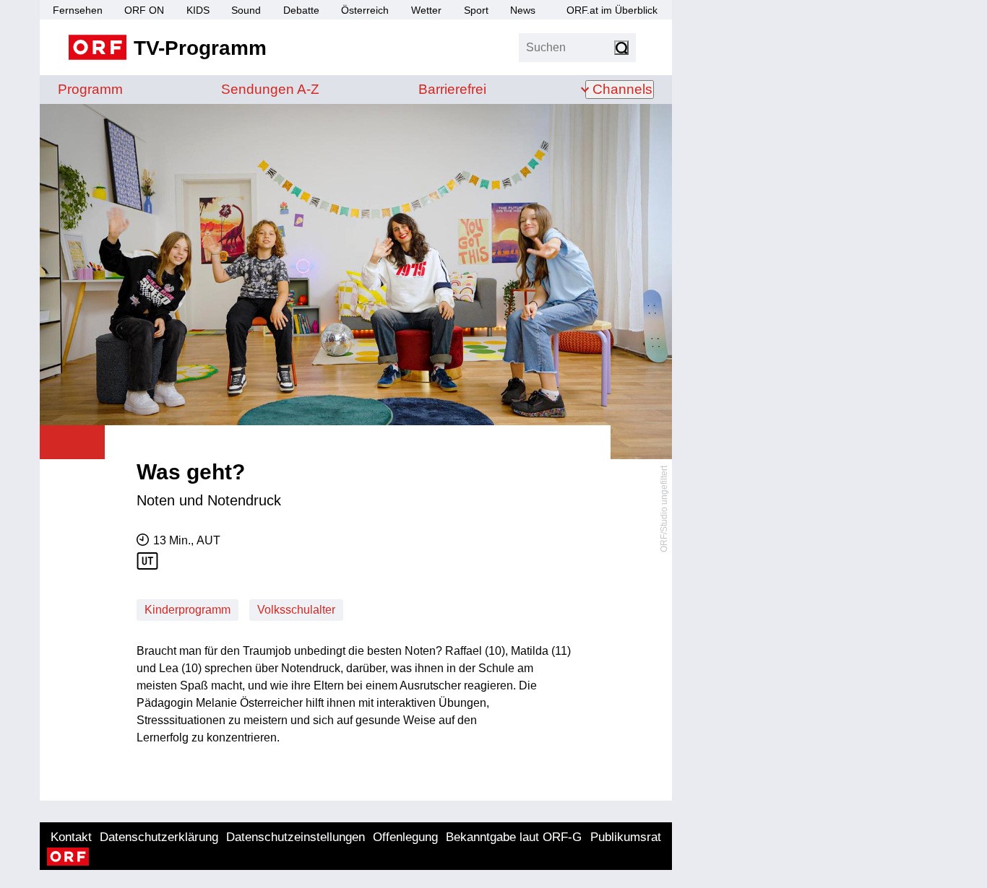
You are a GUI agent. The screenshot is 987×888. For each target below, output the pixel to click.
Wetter (426, 10)
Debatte (301, 10)
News (522, 10)
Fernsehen (78, 10)
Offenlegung (405, 837)
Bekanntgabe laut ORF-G (514, 837)
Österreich (365, 10)
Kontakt (71, 837)
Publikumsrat (625, 837)
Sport (476, 10)
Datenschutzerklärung (159, 837)
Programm (90, 89)
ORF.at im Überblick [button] (612, 10)
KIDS (198, 10)
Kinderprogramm (187, 610)
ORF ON (144, 10)
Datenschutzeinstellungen (295, 837)
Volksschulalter (296, 610)
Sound (246, 10)
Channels (622, 89)
